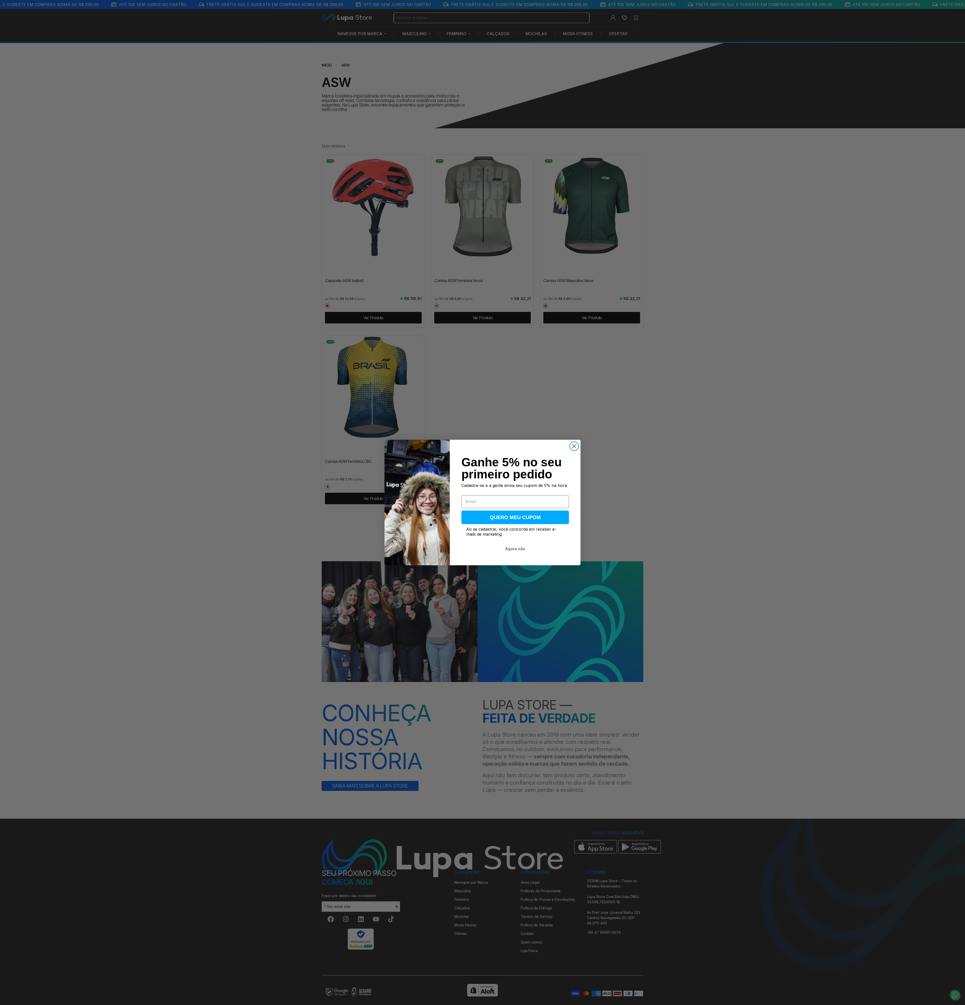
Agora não (515, 549)
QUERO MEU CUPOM (515, 517)
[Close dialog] (574, 446)
